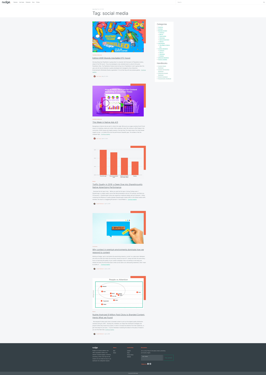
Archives (160, 29)
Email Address (145, 356)
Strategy (161, 56)
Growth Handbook (163, 77)
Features (15, 2)
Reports (93, 181)
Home (93, 9)
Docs (33, 2)
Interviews (162, 38)
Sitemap (129, 356)
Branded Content (162, 30)
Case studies (162, 36)
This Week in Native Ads (97, 54)
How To (161, 52)
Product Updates (162, 59)
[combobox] (220, 2)
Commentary (94, 246)
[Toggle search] (264, 2)
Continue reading (105, 134)
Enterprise (28, 2)
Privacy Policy (130, 354)
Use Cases (21, 2)
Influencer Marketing (163, 57)
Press (128, 352)
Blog (96, 9)
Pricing (37, 2)
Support (129, 350)
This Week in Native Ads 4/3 (105, 122)
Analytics (160, 27)
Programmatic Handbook (164, 78)
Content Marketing (163, 48)
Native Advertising (164, 39)
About (114, 352)
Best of (161, 34)
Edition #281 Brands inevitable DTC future (111, 58)
